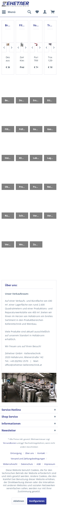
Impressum (49, 464)
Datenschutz (27, 464)
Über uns (29, 453)
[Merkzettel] (37, 12)
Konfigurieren (36, 500)
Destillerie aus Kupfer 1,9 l (8, 59)
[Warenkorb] (53, 12)
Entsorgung (16, 453)
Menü (11, 12)
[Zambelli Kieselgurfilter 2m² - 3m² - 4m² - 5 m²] (22, 44)
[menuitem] (8, 12)
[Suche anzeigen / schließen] (29, 12)
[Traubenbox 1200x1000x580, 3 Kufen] (50, 44)
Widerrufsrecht (10, 464)
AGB (39, 464)
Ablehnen (18, 500)
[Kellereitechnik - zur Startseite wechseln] (15, 4)
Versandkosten (9, 443)
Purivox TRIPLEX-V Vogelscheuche (36, 59)
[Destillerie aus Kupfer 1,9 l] (8, 44)
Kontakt (41, 453)
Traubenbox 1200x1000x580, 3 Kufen (50, 59)
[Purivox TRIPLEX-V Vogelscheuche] (36, 44)
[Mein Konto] (45, 12)
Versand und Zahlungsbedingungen (28, 458)
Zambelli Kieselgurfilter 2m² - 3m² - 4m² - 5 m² (22, 59)
